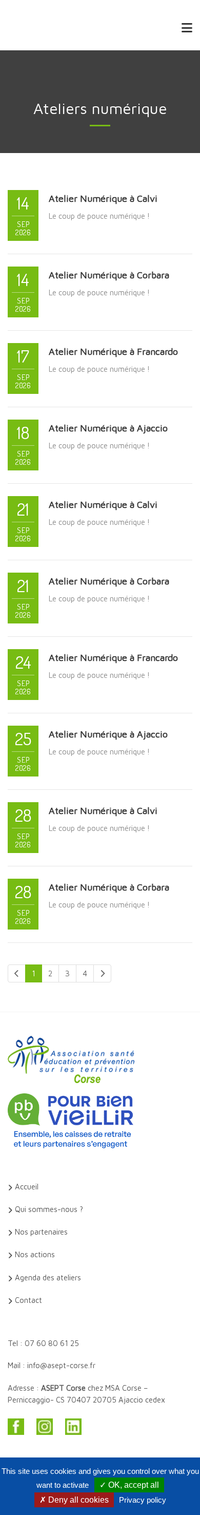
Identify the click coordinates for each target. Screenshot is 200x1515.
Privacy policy (142, 1499)
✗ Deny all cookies (74, 1499)
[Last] (102, 973)
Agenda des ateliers (48, 1277)
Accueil (26, 1186)
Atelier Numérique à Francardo (113, 351)
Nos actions (35, 1254)
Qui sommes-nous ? (49, 1209)
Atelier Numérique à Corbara (109, 275)
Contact (28, 1300)
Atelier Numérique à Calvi (103, 198)
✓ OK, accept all (129, 1485)
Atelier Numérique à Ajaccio (108, 428)
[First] (17, 973)
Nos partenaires (41, 1231)
